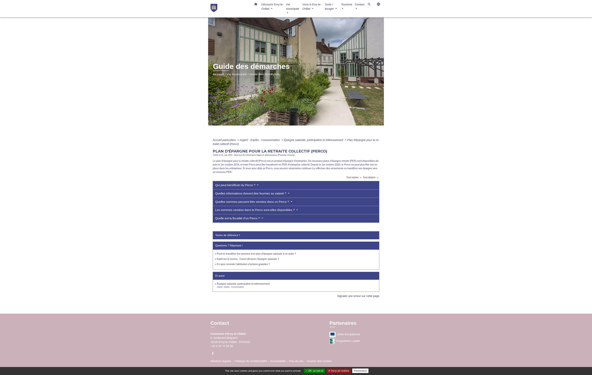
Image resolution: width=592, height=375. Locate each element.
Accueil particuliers (225, 140)
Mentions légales (220, 361)
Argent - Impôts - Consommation (260, 140)
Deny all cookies (339, 370)
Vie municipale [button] (292, 6)
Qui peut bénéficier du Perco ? (235, 185)
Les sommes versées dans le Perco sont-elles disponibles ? (255, 210)
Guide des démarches (265, 74)
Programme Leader (348, 340)
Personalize (360, 370)
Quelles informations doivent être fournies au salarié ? (251, 193)
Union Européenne (348, 334)
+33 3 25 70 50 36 (221, 346)
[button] (255, 4)
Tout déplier (371, 177)
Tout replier (354, 177)
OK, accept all (315, 370)
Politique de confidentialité (251, 361)
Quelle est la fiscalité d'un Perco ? (238, 218)
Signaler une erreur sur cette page (358, 296)
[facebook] (214, 353)
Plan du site (296, 361)
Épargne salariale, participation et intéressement (314, 140)
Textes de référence (226, 235)
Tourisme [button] (346, 4)
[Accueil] (229, 8)
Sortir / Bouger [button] (330, 6)
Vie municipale (237, 74)
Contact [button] (359, 4)
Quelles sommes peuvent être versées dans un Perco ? (252, 201)
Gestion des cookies (319, 361)
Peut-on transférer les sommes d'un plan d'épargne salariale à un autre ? (256, 253)
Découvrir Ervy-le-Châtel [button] (272, 6)
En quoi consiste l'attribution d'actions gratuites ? (243, 264)
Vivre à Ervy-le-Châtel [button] (311, 6)
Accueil (218, 74)
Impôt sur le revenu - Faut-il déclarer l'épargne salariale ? (248, 259)
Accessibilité (278, 361)
